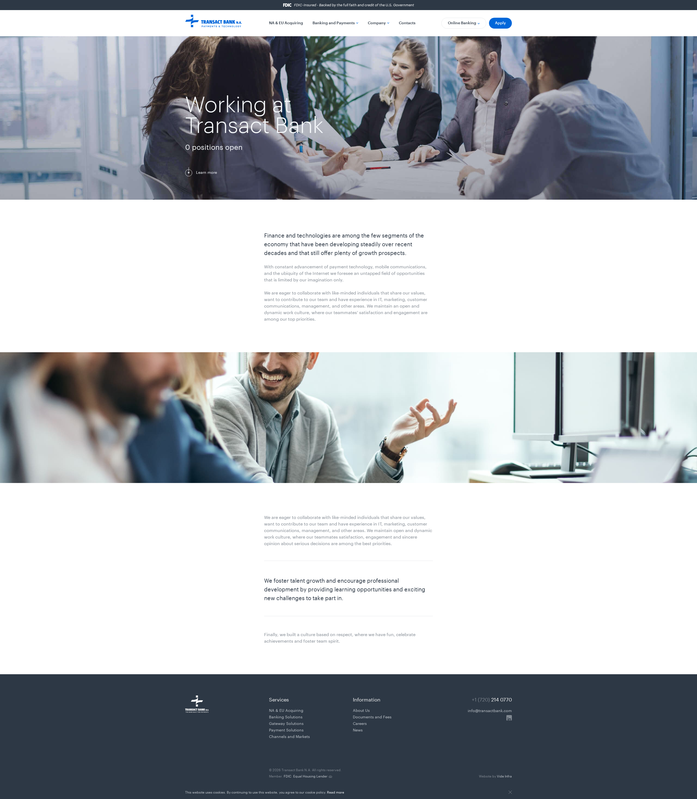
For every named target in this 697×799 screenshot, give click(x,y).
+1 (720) (492, 699)
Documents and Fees (372, 716)
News (358, 730)
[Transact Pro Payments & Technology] (213, 23)
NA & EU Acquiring (286, 22)
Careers (360, 723)
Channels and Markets (289, 736)
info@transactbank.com (490, 710)
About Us (361, 710)
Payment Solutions (286, 730)
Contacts (407, 22)
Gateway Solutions (286, 723)
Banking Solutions (285, 716)
